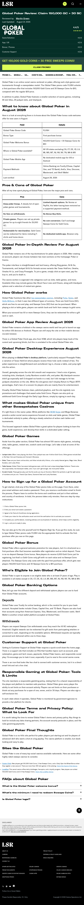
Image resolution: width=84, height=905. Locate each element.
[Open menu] (80, 4)
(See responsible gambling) (18, 831)
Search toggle (72, 4)
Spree (70, 298)
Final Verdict (71, 75)
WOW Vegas (55, 412)
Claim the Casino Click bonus (67, 766)
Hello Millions (8, 301)
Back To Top (79, 810)
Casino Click (6, 763)
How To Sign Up (38, 75)
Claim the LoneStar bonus (44, 772)
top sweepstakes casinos (42, 298)
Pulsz (65, 298)
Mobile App (18, 75)
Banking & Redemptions (55, 75)
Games (27, 75)
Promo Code (7, 75)
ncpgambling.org (24, 830)
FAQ (80, 75)
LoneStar (5, 769)
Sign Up (65, 4)
